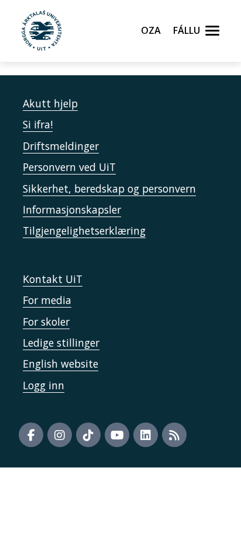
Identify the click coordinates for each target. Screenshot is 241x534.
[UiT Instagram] (59, 435)
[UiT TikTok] (88, 435)
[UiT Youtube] (117, 435)
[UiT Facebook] (31, 435)
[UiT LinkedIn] (145, 435)
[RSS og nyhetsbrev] (174, 435)
